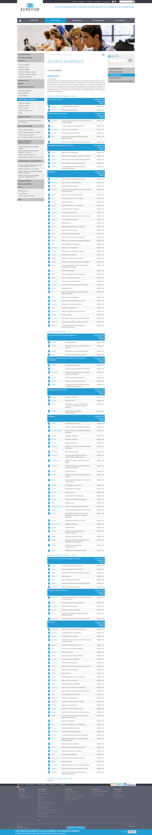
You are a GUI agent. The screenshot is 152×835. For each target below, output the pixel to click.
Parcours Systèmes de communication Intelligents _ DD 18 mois (28, 151)
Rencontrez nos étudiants (98, 795)
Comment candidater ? (24, 64)
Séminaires (90, 1)
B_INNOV (54, 120)
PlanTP (54, 489)
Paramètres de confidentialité (76, 828)
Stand (53, 308)
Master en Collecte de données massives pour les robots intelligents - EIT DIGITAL (30, 165)
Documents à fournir (24, 67)
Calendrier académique (25, 57)
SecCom (54, 106)
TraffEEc (54, 536)
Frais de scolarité (24, 80)
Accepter (124, 832)
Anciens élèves (117, 797)
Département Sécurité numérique (73, 797)
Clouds (54, 205)
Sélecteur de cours (23, 191)
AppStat (54, 436)
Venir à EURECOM (23, 93)
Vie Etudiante (120, 20)
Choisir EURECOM (24, 54)
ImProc (54, 233)
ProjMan (54, 400)
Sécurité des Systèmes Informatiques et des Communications (30, 121)
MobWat (54, 485)
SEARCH (115, 56)
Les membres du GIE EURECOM (99, 791)
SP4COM (54, 510)
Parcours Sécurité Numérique (26, 129)
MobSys (54, 258)
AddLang (54, 182)
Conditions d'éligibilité (24, 69)
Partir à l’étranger (23, 95)
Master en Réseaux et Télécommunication (25, 142)
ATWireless (55, 179)
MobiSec (54, 159)
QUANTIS (54, 281)
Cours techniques (23, 193)
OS (52, 270)
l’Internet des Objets (115, 78)
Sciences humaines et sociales (26, 195)
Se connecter (106, 1)
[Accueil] (30, 10)
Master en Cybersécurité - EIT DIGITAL (29, 169)
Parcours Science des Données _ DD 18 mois (30, 137)
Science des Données (115, 69)
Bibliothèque (98, 1)
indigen (133, 826)
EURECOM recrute (23, 795)
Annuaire (74, 1)
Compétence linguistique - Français (27, 74)
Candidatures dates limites (25, 76)
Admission (22, 60)
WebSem (54, 166)
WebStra (54, 411)
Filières (20, 113)
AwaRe (54, 186)
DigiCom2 (54, 455)
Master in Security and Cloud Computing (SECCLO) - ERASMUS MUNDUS (29, 176)
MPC (53, 244)
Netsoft (54, 265)
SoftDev (54, 163)
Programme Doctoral (25, 181)
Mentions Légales (41, 784)
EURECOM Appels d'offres (25, 797)
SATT (53, 136)
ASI (53, 369)
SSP (53, 297)
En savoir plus (62, 833)
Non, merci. (132, 832)
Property (54, 133)
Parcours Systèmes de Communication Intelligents (28, 147)
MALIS (53, 156)
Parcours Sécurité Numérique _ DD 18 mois (30, 132)
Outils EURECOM (30, 784)
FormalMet (55, 372)
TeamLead (55, 142)
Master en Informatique (25, 126)
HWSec (54, 342)
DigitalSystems (56, 460)
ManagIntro (55, 129)
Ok (133, 1)
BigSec (54, 195)
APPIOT (54, 365)
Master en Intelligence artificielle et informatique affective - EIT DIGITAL (30, 172)
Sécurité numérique (115, 75)
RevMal (54, 351)
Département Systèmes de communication (75, 795)
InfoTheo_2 (55, 237)
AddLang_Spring (56, 430)
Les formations (55, 20)
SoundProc (55, 304)
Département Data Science (71, 793)
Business (54, 397)
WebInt (54, 384)
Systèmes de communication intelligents (121, 81)
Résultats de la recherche (71, 791)
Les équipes (68, 801)
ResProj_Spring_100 (57, 506)
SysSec (54, 110)
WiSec (53, 354)
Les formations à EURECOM (55, 54)
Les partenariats (98, 20)
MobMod (54, 255)
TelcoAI (54, 531)
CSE (53, 126)
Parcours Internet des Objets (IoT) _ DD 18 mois (31, 157)
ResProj (54, 288)
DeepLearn (55, 452)
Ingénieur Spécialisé (25, 116)
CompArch (55, 212)
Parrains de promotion (119, 795)
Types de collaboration (97, 793)
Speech (54, 381)
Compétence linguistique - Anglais (27, 72)
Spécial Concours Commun (25, 110)
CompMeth (55, 446)
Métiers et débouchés (25, 184)
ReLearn (54, 285)
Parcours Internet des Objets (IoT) (27, 154)
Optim (53, 274)
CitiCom (54, 202)
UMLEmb (54, 322)
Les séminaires (61, 784)
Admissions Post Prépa (24, 103)
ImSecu (54, 346)
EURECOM (34, 20)
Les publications (52, 784)
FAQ (20, 199)
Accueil (21, 20)
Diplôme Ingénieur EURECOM (27, 99)
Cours (20, 187)
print (103, 54)
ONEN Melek (52, 79)
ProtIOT (54, 377)
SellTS (53, 404)
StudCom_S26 (56, 524)
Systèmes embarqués (115, 72)
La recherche (77, 20)
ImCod (53, 152)
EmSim (54, 226)
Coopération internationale (26, 87)
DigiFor (54, 223)
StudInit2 (54, 527)
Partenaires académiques (25, 90)
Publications (82, 1)
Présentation (22, 791)
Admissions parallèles (24, 105)
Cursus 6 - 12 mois (23, 108)
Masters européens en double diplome (30, 161)
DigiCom (54, 219)
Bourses (21, 83)
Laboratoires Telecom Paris (71, 799)
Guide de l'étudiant (118, 791)
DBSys (53, 216)
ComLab (54, 209)
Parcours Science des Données (27, 134)
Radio (53, 503)
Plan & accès (20, 784)
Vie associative (117, 793)
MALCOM (54, 480)
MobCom (54, 251)
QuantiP (54, 499)
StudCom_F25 (56, 311)
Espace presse (22, 793)
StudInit (54, 315)
